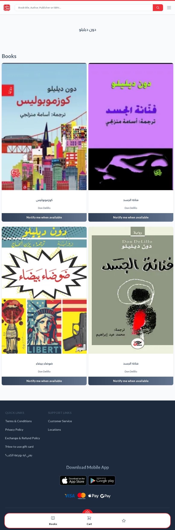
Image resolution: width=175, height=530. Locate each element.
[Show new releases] (87, 511)
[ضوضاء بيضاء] (44, 290)
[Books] (52, 518)
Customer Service (60, 421)
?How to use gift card (19, 446)
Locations (54, 429)
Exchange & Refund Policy (22, 438)
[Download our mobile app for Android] (101, 480)
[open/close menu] (169, 7)
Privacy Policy (14, 429)
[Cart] (89, 518)
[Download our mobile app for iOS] (73, 480)
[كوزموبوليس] (44, 126)
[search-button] (158, 7)
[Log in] (123, 521)
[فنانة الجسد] (130, 126)
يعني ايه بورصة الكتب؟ (18, 455)
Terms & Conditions (18, 421)
